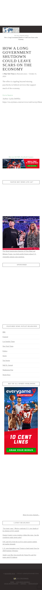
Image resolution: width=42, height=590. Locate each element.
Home (12, 582)
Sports (5, 356)
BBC (4, 332)
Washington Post (8, 370)
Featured (5, 337)
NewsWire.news (10, 573)
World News (6, 375)
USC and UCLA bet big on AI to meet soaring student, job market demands (20, 543)
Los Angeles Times (9, 341)
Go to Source (8, 95)
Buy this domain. (22, 578)
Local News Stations (11, 583)
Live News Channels (23, 582)
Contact (23, 583)
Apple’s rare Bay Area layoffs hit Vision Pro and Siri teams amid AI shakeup (19, 556)
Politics (5, 351)
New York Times (9, 74)
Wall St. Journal (8, 365)
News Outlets (33, 583)
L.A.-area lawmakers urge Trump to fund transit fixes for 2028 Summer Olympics (21, 550)
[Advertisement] (21, 133)
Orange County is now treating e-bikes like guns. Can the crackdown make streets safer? (21, 536)
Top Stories (6, 360)
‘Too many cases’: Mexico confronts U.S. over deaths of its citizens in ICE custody (20, 530)
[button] (38, 29)
